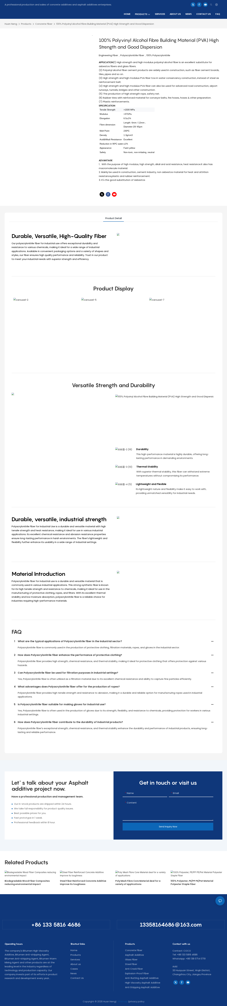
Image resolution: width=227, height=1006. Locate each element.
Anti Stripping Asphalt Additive (142, 987)
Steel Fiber (131, 964)
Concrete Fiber (43, 23)
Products (26, 23)
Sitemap (122, 1001)
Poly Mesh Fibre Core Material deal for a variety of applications (137, 882)
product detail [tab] (113, 218)
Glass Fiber (131, 959)
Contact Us (77, 978)
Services (75, 959)
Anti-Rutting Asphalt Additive (142, 978)
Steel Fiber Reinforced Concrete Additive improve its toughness (83, 882)
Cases (74, 968)
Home (73, 950)
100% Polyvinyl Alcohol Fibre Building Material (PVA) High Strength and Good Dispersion (105, 23)
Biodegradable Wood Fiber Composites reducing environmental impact (27, 882)
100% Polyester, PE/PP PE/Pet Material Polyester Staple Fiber (192, 882)
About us (75, 964)
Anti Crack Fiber (134, 968)
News (73, 973)
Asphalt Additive (134, 954)
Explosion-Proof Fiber (137, 973)
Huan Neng (11, 23)
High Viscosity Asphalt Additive (142, 982)
